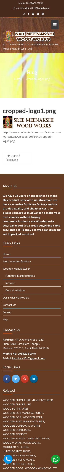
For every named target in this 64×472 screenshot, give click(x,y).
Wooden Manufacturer (16, 268)
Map (5, 319)
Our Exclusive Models (16, 297)
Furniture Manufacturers (20, 275)
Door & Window (15, 290)
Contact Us (9, 305)
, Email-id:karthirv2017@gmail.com (31, 8)
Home (6, 254)
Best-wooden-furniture (17, 261)
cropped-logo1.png (29, 111)
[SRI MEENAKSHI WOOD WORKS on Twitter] (16, 379)
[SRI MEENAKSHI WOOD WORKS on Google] (25, 379)
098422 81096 (27, 353)
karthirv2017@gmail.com (28, 358)
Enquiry (7, 312)
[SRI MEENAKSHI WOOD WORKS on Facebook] (7, 379)
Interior (10, 283)
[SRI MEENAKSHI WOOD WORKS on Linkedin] (34, 379)
